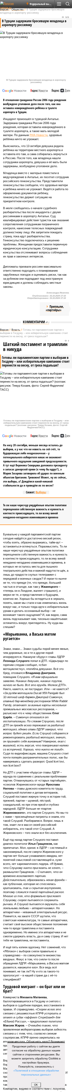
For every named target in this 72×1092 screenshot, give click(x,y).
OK (36, 1084)
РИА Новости (38, 135)
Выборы (41, 492)
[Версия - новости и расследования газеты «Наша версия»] (11, 5)
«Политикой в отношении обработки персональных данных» (36, 1072)
